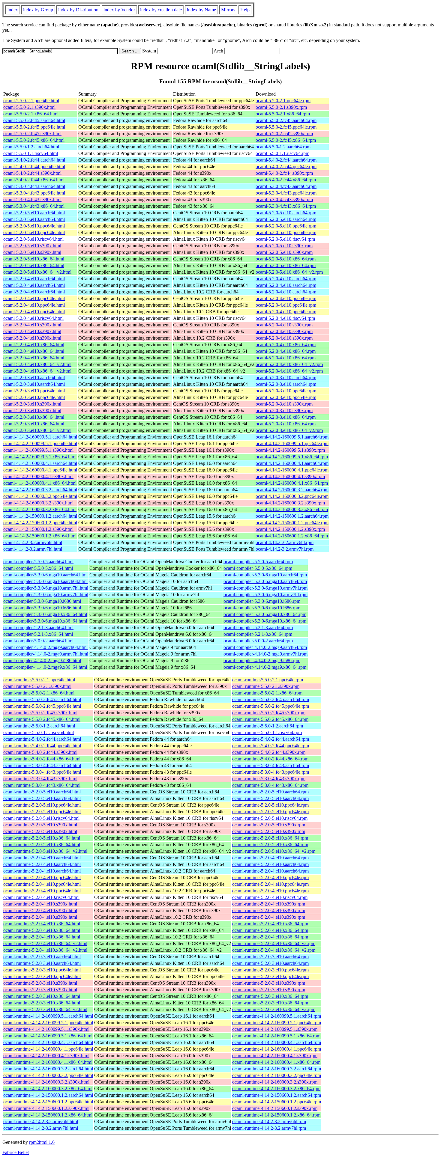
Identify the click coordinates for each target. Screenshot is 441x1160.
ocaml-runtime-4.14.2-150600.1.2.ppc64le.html (48, 1101)
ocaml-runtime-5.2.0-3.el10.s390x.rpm (268, 983)
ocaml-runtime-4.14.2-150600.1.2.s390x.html (46, 1108)
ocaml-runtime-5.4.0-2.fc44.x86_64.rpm (270, 758)
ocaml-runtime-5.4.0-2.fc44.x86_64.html (41, 758)
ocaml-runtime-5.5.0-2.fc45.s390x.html (40, 712)
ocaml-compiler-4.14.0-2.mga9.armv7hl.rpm (266, 653)
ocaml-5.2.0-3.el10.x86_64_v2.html (37, 430)
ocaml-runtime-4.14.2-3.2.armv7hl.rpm (269, 1128)
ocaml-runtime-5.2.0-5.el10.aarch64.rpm (270, 791)
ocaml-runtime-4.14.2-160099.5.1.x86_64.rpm (276, 1035)
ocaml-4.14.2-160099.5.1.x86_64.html (39, 456)
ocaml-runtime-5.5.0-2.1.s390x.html (37, 686)
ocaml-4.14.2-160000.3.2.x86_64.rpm (292, 509)
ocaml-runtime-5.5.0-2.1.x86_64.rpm (267, 692)
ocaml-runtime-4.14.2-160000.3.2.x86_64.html (47, 1088)
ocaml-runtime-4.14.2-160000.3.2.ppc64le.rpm (276, 1075)
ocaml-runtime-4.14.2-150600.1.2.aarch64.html (48, 1095)
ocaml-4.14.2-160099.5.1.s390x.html (38, 450)
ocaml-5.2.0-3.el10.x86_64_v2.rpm (289, 430)
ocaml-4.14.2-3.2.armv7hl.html (32, 549)
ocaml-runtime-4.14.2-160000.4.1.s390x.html (46, 1055)
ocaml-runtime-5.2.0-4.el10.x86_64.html (41, 923)
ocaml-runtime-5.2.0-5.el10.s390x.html (40, 824)
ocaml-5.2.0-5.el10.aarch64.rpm (286, 212)
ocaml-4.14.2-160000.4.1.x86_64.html (39, 483)
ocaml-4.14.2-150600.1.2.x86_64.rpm (292, 535)
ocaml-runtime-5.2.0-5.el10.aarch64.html (42, 791)
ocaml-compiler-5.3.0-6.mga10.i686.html (42, 601)
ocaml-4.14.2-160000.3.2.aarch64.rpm (292, 489)
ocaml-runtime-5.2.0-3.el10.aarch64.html (42, 956)
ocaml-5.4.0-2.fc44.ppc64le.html (34, 166)
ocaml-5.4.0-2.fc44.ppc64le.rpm (286, 166)
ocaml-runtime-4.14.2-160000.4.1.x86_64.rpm (276, 1062)
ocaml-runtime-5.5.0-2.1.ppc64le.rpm (267, 679)
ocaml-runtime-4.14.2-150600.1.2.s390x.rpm (274, 1108)
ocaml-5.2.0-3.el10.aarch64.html (34, 377)
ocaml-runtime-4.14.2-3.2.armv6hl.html (40, 1121)
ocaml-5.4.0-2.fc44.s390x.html (32, 173)
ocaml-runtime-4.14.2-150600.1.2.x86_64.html (47, 1114)
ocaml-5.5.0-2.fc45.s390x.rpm (284, 133)
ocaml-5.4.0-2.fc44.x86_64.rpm (286, 179)
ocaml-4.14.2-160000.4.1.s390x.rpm (290, 476)
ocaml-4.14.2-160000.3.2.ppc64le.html (40, 496)
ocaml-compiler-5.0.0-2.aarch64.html (38, 640)
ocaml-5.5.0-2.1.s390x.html (29, 107)
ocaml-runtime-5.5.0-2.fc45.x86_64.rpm (270, 719)
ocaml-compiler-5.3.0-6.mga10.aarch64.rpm (265, 574)
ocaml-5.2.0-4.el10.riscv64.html (33, 318)
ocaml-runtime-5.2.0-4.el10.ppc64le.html (42, 877)
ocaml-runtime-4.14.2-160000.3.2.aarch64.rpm (276, 1068)
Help (245, 9)
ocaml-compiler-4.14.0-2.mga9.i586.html (42, 660)
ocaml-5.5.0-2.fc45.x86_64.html (33, 140)
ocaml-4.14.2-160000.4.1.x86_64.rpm (292, 483)
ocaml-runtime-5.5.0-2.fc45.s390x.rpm (268, 712)
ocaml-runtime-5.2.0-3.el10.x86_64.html (41, 996)
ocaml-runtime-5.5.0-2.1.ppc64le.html (39, 679)
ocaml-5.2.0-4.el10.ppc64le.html (34, 298)
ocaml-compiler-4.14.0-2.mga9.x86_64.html (45, 667)
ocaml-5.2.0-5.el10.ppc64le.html (34, 225)
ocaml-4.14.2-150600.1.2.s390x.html (38, 529)
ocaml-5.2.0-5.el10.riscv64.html (33, 239)
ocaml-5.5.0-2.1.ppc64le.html (31, 100)
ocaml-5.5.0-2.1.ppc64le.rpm (283, 100)
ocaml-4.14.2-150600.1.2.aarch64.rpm (292, 516)
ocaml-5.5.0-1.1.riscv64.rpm (282, 153)
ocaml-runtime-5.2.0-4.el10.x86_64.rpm (270, 923)
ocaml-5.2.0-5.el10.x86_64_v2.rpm (289, 272)
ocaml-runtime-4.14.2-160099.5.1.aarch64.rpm (276, 1016)
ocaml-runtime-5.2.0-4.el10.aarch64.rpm (270, 857)
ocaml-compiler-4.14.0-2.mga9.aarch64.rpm (265, 647)
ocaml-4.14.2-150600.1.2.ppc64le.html (40, 522)
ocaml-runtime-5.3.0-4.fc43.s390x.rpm (268, 778)
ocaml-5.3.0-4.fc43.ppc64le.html (34, 192)
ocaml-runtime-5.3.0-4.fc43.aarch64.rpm (270, 765)
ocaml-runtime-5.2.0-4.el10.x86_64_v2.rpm (273, 943)
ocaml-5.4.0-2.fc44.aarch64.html (34, 159)
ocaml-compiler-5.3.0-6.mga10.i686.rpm (262, 601)
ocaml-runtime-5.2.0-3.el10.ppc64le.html (42, 969)
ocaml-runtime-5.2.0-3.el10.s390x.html (40, 983)
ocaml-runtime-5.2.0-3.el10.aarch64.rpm (270, 956)
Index (12, 9)
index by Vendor (119, 9)
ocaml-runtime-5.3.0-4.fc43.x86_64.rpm (270, 785)
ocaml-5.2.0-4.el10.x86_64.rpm (286, 344)
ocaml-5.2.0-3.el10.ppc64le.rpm (286, 390)
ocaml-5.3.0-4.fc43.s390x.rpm (284, 199)
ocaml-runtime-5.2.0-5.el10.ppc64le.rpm (270, 805)
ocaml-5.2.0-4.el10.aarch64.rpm (286, 278)
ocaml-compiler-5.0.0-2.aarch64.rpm (258, 640)
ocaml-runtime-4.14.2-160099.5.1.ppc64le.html (48, 1022)
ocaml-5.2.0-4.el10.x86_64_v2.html (37, 364)
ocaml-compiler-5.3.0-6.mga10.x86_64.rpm (265, 614)
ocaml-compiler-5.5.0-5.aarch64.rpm (258, 561)
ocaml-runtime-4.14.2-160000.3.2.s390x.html (46, 1081)
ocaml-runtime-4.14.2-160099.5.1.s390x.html (46, 1029)
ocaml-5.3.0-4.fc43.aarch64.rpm (286, 186)
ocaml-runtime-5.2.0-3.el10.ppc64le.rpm (270, 969)
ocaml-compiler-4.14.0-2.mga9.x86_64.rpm (265, 667)
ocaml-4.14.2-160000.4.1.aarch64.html (40, 463)
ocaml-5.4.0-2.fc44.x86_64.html (33, 179)
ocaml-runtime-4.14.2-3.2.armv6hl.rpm (269, 1121)
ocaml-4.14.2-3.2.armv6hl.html (32, 542)
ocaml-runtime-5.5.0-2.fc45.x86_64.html (41, 719)
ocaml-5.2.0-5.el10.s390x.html (32, 245)
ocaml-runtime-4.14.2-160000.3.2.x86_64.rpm (276, 1088)
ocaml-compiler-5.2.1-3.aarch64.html (38, 627)
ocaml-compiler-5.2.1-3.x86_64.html (38, 634)
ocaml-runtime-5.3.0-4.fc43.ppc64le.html (42, 772)
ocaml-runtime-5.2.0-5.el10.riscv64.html (41, 818)
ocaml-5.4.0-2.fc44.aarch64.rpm (286, 159)
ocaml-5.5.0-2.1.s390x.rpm (281, 107)
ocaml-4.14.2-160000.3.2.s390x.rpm (290, 502)
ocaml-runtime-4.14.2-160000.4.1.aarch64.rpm (276, 1042)
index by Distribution (78, 9)
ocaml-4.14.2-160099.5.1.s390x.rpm (290, 450)
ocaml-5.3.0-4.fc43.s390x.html (32, 199)
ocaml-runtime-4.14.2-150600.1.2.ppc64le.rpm (276, 1101)
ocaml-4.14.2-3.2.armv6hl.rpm (285, 542)
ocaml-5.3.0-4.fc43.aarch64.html (34, 186)
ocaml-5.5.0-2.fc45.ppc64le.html (34, 126)
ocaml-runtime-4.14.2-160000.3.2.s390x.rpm (274, 1081)
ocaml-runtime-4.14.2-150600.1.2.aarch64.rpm (276, 1095)
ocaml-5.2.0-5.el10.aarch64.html (34, 212)
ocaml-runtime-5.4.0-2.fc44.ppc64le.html (42, 745)
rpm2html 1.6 (42, 1142)
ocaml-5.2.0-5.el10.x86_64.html (33, 258)
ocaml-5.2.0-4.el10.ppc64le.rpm (286, 298)
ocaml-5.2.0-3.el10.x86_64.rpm (286, 417)
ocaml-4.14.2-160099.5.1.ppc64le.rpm (292, 443)
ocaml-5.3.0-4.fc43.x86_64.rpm (286, 206)
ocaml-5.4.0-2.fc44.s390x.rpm (284, 173)
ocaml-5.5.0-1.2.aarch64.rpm (283, 146)
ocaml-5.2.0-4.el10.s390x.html (32, 324)
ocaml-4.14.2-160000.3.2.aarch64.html (40, 489)
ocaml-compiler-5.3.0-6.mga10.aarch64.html (45, 574)
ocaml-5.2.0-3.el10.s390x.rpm (284, 403)
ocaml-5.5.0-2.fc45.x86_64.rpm (286, 140)
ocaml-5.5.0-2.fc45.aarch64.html (34, 120)
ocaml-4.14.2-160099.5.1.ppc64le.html (40, 443)
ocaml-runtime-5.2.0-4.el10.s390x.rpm (268, 903)
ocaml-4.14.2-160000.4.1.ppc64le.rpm (292, 469)
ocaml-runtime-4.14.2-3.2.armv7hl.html (40, 1128)
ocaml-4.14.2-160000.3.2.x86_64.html (39, 509)
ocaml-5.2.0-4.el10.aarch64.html (34, 278)
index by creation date (161, 9)
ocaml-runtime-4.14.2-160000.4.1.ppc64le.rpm (276, 1048)
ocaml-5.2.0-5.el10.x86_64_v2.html (37, 272)
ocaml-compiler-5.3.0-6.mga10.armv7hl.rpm (266, 587)
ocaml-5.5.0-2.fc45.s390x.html (32, 133)
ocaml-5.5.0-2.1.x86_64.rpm (283, 113)
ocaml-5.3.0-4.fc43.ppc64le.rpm (286, 192)
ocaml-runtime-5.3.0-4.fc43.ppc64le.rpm (270, 772)
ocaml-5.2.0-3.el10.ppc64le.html (34, 390)
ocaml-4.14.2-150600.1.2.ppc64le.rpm (292, 522)
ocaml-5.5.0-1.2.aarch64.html (31, 146)
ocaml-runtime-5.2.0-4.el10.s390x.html (40, 903)
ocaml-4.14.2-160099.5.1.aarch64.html (40, 436)
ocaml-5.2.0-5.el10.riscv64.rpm (285, 239)
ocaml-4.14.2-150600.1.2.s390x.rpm (290, 529)
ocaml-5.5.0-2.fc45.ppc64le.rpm (286, 126)
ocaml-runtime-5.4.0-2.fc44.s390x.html (40, 752)
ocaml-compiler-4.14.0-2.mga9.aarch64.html (45, 647)
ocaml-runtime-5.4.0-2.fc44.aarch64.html (42, 739)
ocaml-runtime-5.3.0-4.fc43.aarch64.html (42, 765)
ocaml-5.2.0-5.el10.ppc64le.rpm (286, 225)
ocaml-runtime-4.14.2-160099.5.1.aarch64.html (48, 1016)
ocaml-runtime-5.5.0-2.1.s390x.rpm (265, 686)
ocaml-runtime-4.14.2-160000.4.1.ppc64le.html (48, 1048)
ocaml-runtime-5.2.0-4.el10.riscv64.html (41, 897)
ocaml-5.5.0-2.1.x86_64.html (30, 113)
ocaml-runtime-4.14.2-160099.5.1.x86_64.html (47, 1035)
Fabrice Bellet (15, 1152)
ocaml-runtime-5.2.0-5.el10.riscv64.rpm (270, 818)
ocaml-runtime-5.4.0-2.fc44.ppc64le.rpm (270, 745)
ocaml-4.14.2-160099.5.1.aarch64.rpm (292, 436)
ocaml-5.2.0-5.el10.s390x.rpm (284, 245)
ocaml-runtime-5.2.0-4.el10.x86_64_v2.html (45, 943)
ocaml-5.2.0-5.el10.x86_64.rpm (286, 258)
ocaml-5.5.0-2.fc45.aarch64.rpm (286, 120)
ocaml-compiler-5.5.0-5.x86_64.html (38, 568)
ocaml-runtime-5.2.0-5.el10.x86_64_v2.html (45, 851)
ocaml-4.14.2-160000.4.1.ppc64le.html (40, 469)
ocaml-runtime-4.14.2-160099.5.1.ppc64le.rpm (276, 1022)
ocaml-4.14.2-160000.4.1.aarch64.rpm (292, 463)
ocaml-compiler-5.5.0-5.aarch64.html (38, 561)
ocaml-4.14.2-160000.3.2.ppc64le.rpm (292, 496)
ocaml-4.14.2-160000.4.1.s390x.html (38, 476)
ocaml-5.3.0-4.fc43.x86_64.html (33, 206)
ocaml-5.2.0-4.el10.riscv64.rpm (285, 318)
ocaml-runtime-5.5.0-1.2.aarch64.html (39, 725)
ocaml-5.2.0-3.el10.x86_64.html (33, 417)
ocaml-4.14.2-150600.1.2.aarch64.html (40, 516)
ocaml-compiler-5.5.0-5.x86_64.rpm (258, 568)
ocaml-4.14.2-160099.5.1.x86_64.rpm (292, 456)
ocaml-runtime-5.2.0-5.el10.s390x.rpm (268, 824)
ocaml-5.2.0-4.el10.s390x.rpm (284, 324)
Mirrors (228, 9)
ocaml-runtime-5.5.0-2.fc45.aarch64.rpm (270, 699)
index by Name (201, 9)
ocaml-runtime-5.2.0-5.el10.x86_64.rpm (270, 837)
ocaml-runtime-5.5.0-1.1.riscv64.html (38, 732)
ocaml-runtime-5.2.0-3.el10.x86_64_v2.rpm (273, 1009)
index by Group (38, 9)
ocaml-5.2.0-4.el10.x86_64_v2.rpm (289, 364)
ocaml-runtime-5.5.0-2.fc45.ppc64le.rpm (270, 706)
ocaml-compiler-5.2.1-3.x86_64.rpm (258, 634)
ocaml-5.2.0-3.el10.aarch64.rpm (286, 377)
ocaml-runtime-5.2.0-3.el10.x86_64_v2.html (45, 1009)
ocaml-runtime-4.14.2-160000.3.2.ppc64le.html (48, 1075)
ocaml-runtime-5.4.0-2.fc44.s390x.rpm (268, 752)
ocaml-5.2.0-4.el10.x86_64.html (33, 344)
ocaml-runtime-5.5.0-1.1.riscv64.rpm (267, 732)
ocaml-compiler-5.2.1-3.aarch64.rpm (258, 627)
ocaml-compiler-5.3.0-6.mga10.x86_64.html (45, 614)
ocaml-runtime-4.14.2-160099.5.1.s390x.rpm (274, 1029)
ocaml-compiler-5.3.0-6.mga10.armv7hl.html (45, 587)
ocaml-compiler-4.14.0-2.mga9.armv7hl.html (45, 653)
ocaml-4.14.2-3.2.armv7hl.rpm (285, 549)
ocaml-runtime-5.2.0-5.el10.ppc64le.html (42, 805)
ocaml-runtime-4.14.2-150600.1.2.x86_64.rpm (276, 1114)
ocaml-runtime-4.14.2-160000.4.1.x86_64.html (47, 1062)
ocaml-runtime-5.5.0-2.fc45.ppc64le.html (42, 706)
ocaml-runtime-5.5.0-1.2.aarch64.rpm (267, 725)
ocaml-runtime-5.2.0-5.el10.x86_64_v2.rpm (273, 851)
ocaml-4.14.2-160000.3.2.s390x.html (38, 502)
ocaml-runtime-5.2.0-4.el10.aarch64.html (42, 857)
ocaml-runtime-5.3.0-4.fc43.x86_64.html (41, 785)
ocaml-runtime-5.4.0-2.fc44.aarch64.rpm (270, 739)
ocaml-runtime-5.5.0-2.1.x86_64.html (38, 692)
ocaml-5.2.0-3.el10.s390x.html (32, 403)
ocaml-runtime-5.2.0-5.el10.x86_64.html (41, 837)
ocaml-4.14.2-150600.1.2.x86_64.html (39, 535)
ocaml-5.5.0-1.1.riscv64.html (30, 153)
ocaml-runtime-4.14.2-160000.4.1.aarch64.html (48, 1042)
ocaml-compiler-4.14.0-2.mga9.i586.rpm (262, 660)
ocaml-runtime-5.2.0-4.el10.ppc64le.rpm (270, 877)
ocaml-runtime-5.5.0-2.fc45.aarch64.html (42, 699)
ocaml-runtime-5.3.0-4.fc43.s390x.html (40, 778)
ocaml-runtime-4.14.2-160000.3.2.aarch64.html (48, 1068)
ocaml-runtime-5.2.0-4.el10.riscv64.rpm (270, 897)
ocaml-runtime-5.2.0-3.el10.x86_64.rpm (270, 996)
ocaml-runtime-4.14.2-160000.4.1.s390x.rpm (274, 1055)
